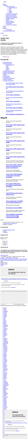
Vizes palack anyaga (10, 6)
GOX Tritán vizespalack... (13, 95)
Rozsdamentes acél (13, 7)
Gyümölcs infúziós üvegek (11, 13)
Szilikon (10, 11)
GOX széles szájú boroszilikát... (14, 107)
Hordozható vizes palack (13, 259)
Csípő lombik (9, 23)
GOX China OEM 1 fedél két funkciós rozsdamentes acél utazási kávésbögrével (14, 166)
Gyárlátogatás (9, 29)
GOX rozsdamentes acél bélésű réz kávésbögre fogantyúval (14, 201)
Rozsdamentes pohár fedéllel (14, 208)
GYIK (4, 27)
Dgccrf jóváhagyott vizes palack (7, 260)
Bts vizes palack (4, 259)
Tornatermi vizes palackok (11, 17)
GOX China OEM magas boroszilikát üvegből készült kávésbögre (13, 185)
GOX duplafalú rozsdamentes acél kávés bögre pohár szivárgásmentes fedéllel (14, 216)
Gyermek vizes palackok (11, 24)
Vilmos (2, 265)
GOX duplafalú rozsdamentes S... (15, 114)
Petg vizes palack (18, 260)
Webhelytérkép (8, 257)
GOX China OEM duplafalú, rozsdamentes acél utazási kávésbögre (14, 175)
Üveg (10, 10)
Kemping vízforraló (10, 22)
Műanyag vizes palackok (11, 16)
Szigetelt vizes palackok (11, 15)
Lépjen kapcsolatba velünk (9, 30)
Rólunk (4, 28)
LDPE (10, 12)
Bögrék (7, 19)
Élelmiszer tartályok (10, 18)
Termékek (5, 5)
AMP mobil (15, 257)
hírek (4, 26)
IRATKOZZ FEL (4, 255)
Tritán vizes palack (23, 259)
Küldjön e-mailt (4, 263)
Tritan (10, 8)
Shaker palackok (9, 21)
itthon (4, 4)
